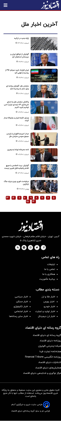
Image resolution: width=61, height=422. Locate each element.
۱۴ (33, 201)
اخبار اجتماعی (21, 311)
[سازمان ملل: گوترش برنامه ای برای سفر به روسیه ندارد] (44, 91)
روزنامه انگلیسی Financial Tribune (43, 357)
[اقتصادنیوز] (30, 226)
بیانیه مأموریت (47, 279)
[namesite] (50, 5)
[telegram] (24, 247)
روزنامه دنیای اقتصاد (50, 340)
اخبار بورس (49, 301)
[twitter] (37, 247)
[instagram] (31, 247)
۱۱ (19, 198)
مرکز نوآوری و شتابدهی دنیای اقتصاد (42, 373)
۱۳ (7, 198)
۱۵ (27, 201)
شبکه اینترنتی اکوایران (49, 346)
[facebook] (43, 247)
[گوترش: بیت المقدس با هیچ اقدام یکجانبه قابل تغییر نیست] (44, 171)
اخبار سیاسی (21, 296)
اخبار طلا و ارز (48, 296)
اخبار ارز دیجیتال (46, 316)
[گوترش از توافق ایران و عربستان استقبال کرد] (44, 59)
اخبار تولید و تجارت (45, 311)
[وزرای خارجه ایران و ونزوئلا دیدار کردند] (44, 123)
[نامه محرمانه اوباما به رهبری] (44, 155)
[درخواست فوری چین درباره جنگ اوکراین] (44, 187)
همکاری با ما (48, 274)
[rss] (18, 247)
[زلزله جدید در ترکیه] (44, 43)
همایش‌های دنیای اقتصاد (48, 367)
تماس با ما (49, 269)
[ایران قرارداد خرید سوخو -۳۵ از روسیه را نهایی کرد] (44, 75)
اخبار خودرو (49, 306)
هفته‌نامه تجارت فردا (50, 351)
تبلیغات (51, 264)
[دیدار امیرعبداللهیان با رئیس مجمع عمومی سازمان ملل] (44, 139)
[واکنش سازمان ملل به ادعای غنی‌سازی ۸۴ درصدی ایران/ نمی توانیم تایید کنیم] (44, 107)
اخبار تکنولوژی (21, 306)
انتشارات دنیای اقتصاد (49, 362)
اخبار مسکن (22, 301)
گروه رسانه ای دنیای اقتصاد (47, 335)
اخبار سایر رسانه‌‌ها (18, 316)
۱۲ (13, 198)
